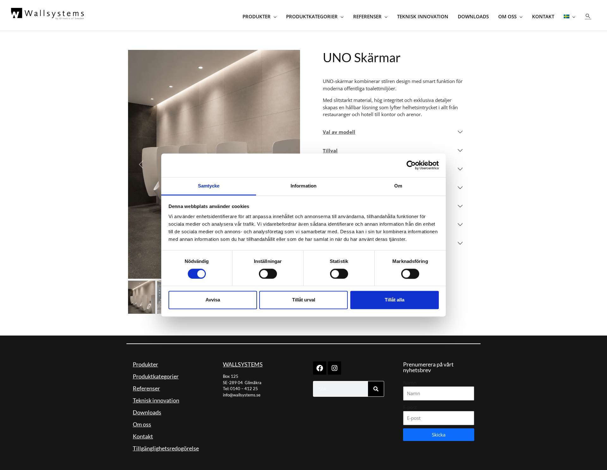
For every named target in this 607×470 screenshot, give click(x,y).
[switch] (268, 274)
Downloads (147, 412)
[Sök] (376, 388)
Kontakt (143, 436)
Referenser (146, 388)
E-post (410, 407)
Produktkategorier (156, 376)
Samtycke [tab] (209, 185)
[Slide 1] (141, 297)
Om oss (142, 424)
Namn (409, 382)
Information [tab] (303, 185)
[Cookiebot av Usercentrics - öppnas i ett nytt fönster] (411, 165)
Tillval (330, 150)
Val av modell (339, 132)
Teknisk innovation (156, 400)
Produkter (145, 364)
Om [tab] (398, 185)
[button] (588, 16)
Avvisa (212, 300)
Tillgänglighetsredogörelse (166, 448)
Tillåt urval (303, 300)
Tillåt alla (394, 300)
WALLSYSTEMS (243, 364)
